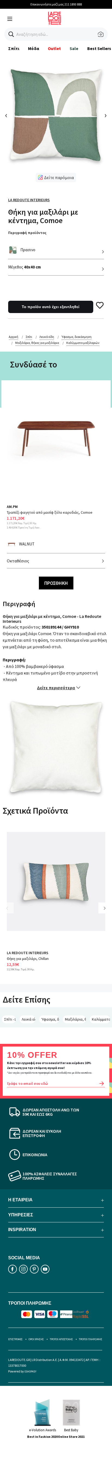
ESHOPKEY (30, 1371)
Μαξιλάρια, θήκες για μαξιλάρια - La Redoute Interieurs (75, 1019)
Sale (74, 48)
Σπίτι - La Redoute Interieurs (10, 1019)
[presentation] (6, 115)
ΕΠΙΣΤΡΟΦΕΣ (15, 1339)
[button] (11, 34)
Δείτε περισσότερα (56, 687)
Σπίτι (13, 48)
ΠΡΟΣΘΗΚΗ (56, 583)
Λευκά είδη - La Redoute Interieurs (28, 1019)
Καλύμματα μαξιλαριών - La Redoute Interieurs (101, 1019)
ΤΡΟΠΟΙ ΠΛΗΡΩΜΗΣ (90, 1339)
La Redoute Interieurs (29, 199)
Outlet (54, 48)
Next (106, 912)
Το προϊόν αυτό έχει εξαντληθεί (50, 307)
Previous (11, 912)
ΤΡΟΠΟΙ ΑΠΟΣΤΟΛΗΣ (61, 1339)
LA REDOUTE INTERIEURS (27, 952)
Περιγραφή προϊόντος (27, 232)
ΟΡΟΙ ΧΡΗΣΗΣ (36, 1339)
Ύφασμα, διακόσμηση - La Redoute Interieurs (50, 1019)
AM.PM (12, 506)
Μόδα (33, 48)
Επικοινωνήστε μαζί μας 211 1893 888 (56, 4)
